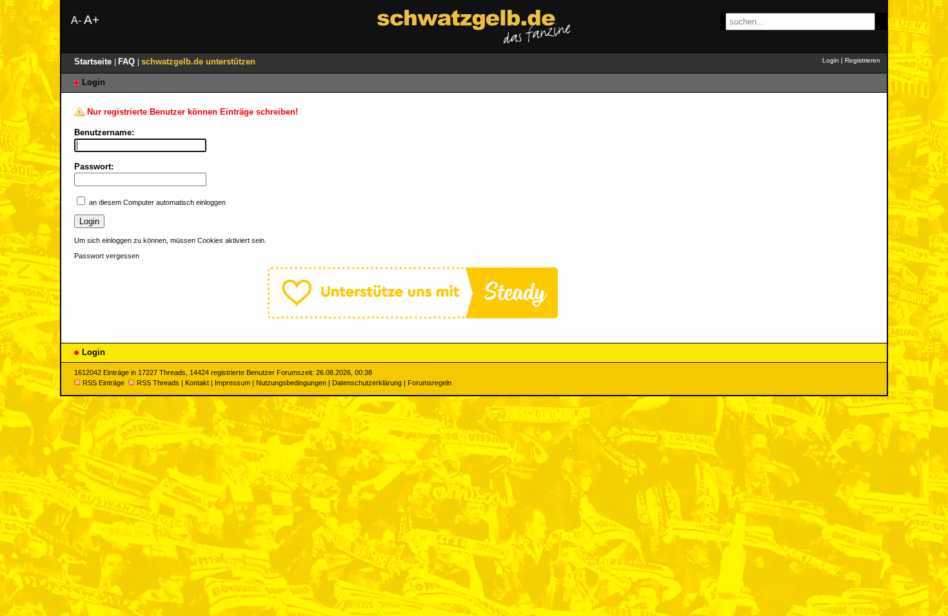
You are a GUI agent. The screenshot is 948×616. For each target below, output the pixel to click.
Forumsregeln (429, 383)
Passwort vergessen (106, 256)
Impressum (232, 383)
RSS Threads (158, 383)
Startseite (94, 61)
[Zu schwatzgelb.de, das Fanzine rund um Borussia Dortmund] (474, 27)
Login (830, 60)
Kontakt (197, 383)
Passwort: (94, 166)
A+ (91, 19)
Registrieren (862, 60)
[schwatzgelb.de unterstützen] (413, 315)
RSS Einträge (103, 383)
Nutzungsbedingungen (291, 383)
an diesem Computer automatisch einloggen (157, 202)
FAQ (127, 61)
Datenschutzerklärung (367, 383)
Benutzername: (104, 132)
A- (76, 20)
